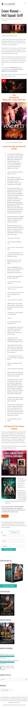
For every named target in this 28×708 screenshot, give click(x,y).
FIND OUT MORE (8, 586)
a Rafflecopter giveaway (14, 531)
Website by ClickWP (21, 705)
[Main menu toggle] (25, 3)
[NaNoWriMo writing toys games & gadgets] (14, 656)
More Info (5, 516)
